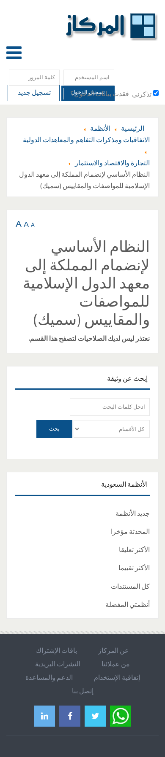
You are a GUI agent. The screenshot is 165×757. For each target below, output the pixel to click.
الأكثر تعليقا (134, 549)
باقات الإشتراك (56, 650)
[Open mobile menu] (14, 52)
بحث (54, 428)
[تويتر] (95, 716)
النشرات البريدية (57, 664)
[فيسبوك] (69, 716)
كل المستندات (130, 586)
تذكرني (141, 94)
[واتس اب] (120, 714)
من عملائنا (116, 664)
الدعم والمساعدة (49, 677)
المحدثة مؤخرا (130, 531)
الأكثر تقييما (134, 567)
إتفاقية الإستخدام (117, 677)
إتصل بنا (83, 691)
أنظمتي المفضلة (127, 604)
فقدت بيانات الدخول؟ (99, 93)
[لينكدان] (44, 716)
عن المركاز (113, 650)
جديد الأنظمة (133, 513)
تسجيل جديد (33, 92)
